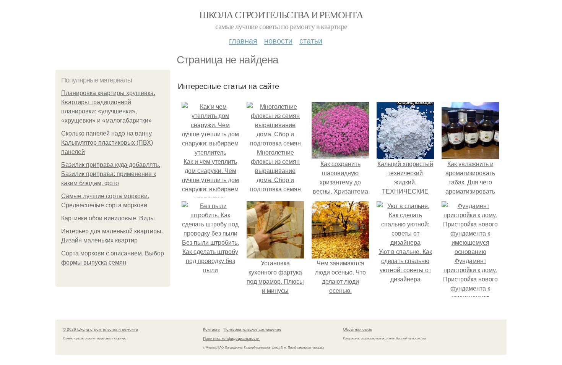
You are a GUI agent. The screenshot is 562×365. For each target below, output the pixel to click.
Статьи (310, 40)
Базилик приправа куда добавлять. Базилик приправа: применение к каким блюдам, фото (110, 174)
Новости (278, 40)
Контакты (211, 329)
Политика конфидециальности (231, 338)
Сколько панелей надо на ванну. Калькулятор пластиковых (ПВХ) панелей (107, 142)
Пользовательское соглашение (252, 329)
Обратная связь (357, 329)
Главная (243, 40)
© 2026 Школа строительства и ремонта (100, 329)
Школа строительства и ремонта (281, 14)
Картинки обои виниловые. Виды (108, 218)
